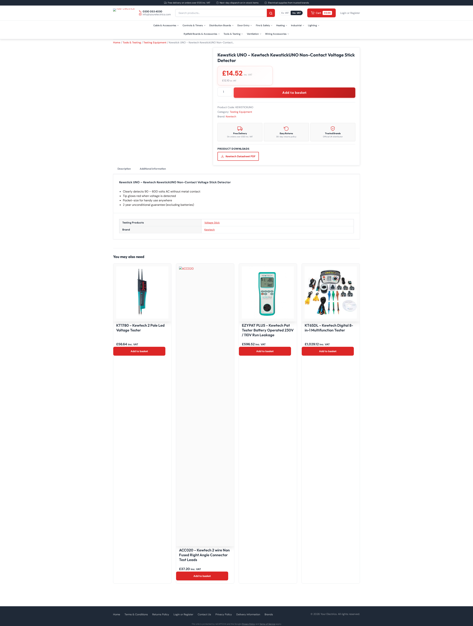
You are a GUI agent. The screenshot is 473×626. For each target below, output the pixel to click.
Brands (269, 614)
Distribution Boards (220, 25)
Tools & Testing (232, 33)
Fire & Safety (263, 25)
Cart (323, 13)
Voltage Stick (212, 222)
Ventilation (253, 33)
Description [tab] (124, 168)
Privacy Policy (223, 614)
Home (116, 42)
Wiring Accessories (276, 33)
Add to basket (294, 92)
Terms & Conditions (136, 614)
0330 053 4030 (152, 11)
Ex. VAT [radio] (285, 12)
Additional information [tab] (153, 168)
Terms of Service (267, 624)
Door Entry (243, 25)
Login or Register (350, 13)
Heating (280, 25)
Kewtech (231, 116)
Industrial (296, 25)
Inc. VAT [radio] (296, 12)
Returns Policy (160, 614)
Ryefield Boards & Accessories (200, 33)
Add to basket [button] (139, 351)
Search (271, 13)
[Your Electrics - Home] (124, 12)
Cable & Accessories (164, 25)
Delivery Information (248, 614)
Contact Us (204, 614)
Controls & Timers (193, 25)
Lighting (312, 25)
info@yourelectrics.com (157, 14)
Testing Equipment (154, 42)
